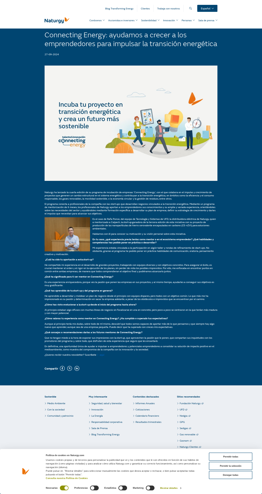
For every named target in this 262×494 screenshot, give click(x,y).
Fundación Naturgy (190, 403)
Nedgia (184, 415)
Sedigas (184, 428)
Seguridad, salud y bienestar (106, 403)
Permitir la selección (230, 466)
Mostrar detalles (169, 488)
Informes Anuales (145, 403)
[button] (62, 368)
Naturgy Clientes (189, 446)
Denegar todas (230, 475)
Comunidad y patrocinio (60, 415)
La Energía (97, 415)
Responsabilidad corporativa (106, 421)
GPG (182, 421)
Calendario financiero (147, 415)
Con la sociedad (56, 409)
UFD (182, 409)
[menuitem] (121, 8)
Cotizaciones (143, 409)
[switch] (94, 488)
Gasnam (184, 440)
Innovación (97, 409)
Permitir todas (230, 456)
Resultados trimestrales (148, 421)
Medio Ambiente (56, 403)
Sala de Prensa (99, 428)
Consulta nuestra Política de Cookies (67, 478)
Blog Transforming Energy (105, 434)
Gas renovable (187, 434)
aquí (102, 354)
